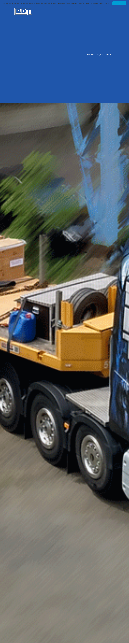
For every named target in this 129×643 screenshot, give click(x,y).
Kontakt (108, 54)
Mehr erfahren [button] (105, 3)
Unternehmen (89, 54)
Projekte (100, 54)
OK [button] (119, 3)
